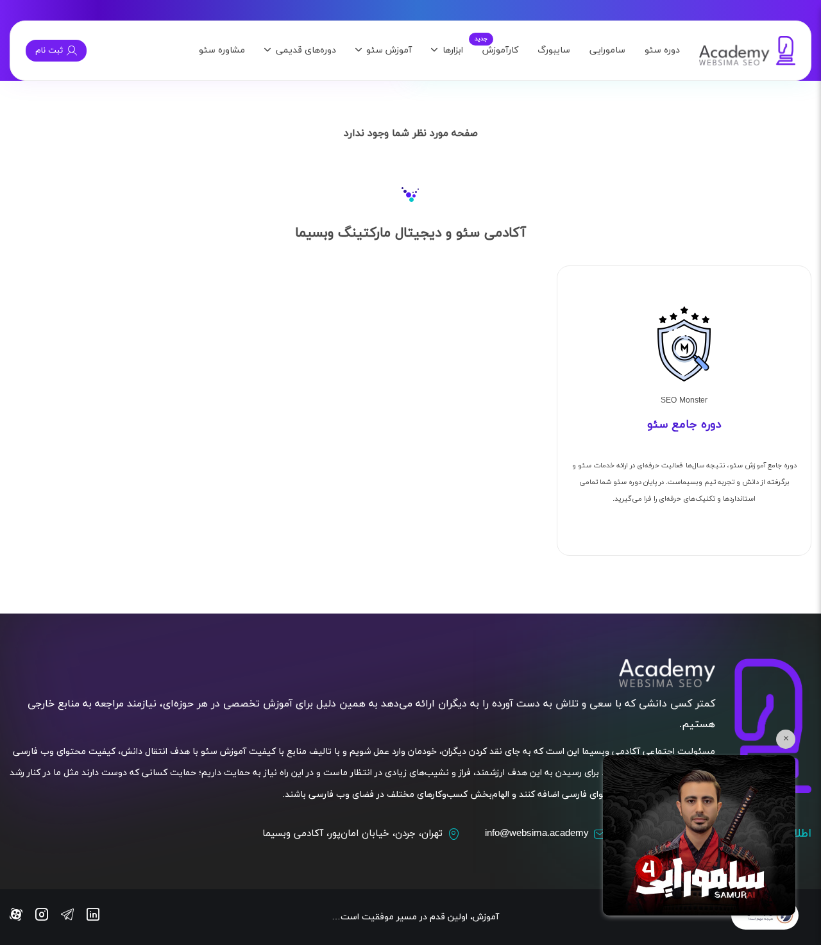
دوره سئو (662, 50)
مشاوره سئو (222, 50)
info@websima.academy (537, 833)
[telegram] (67, 917)
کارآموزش (500, 50)
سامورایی (607, 50)
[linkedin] (93, 917)
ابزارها (453, 50)
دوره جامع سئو (684, 425)
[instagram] (41, 917)
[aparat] (16, 917)
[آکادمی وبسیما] (747, 51)
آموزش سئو (389, 50)
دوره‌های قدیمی (306, 50)
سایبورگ (553, 50)
